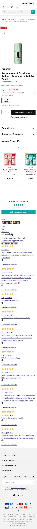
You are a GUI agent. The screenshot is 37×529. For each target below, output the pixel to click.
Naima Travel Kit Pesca (10, 171)
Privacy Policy (20, 521)
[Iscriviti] (33, 482)
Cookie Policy (29, 521)
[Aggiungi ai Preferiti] (17, 148)
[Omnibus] (35, 93)
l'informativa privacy (18, 488)
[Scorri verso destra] (23, 185)
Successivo (14, 243)
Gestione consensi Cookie (18, 523)
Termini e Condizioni (8, 521)
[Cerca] (33, 12)
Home (3, 19)
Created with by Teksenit (18, 525)
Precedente (5, 243)
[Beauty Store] (3, 7)
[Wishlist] (12, 7)
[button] (2, 3)
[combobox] (18, 12)
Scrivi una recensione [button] (18, 212)
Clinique (11, 19)
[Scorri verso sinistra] (14, 185)
